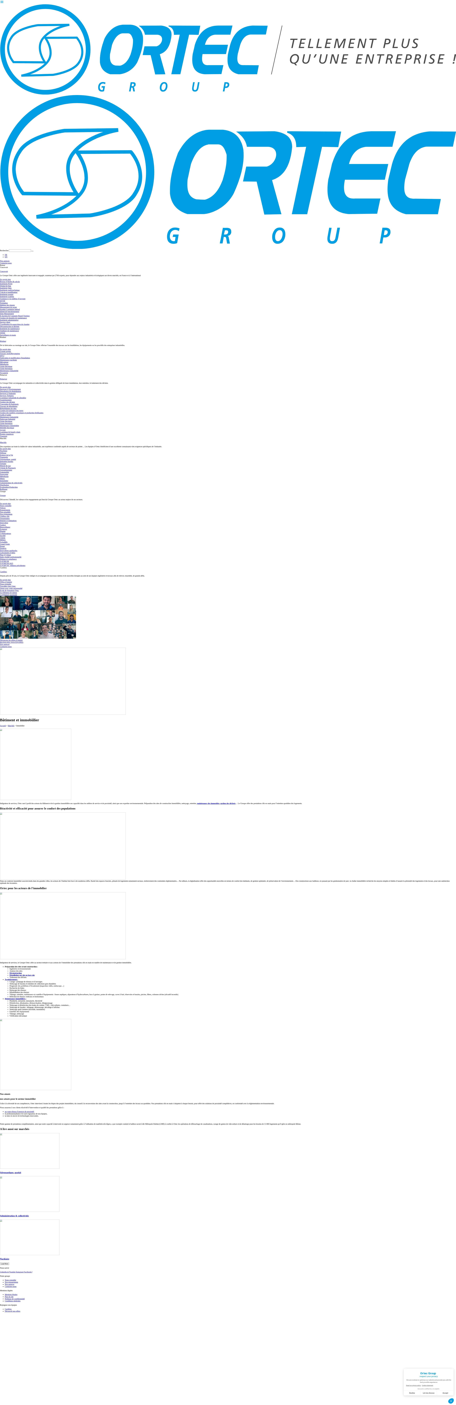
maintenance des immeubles (208, 803)
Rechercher (4, 250)
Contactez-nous (10, 1286)
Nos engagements (11, 1282)
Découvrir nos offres (12, 1311)
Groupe (3, 495)
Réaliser (3, 341)
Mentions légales (11, 1295)
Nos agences (9, 1284)
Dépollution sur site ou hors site (22, 975)
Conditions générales (12, 1301)
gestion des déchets (227, 803)
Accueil (3, 726)
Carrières (3, 572)
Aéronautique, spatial (10, 1172)
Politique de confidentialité (15, 1299)
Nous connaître (10, 1280)
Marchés (3, 442)
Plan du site (9, 1297)
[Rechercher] (32, 251)
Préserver (3, 379)
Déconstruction (16, 973)
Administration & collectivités (14, 1216)
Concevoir (4, 271)
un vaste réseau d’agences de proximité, (19, 1112)
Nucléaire (4, 1259)
